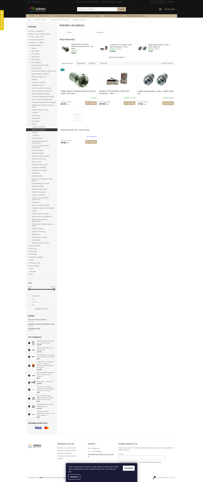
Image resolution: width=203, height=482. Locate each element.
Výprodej (32, 271)
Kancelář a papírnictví (36, 39)
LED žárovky (35, 59)
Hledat (121, 9)
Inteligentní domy (38, 85)
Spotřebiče (33, 254)
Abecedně (103, 63)
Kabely (34, 124)
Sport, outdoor (34, 266)
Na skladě (37, 296)
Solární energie (37, 138)
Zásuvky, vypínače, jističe (40, 65)
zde (69, 471)
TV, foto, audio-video (36, 37)
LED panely (35, 57)
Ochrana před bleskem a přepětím (44, 102)
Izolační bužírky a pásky (40, 110)
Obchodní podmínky (64, 453)
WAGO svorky (36, 162)
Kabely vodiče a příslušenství (42, 99)
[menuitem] (31, 16)
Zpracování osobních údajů (66, 456)
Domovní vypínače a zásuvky (42, 91)
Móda (31, 268)
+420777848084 (96, 451)
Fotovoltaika (36, 118)
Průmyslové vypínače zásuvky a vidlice (43, 106)
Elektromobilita (37, 176)
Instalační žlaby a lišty (39, 164)
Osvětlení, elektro (35, 45)
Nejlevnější (81, 63)
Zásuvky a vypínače (39, 82)
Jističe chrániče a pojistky (41, 94)
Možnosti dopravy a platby (111, 2)
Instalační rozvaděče (39, 167)
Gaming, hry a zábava (36, 42)
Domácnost (33, 251)
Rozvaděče (36, 121)
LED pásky (35, 51)
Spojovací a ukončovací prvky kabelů (42, 179)
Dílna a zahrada (34, 246)
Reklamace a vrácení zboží (87, 2)
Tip (34, 305)
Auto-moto (33, 249)
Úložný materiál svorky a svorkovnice (40, 146)
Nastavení (74, 477)
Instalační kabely (38, 150)
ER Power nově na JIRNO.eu (37, 319)
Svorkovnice (36, 115)
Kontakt (60, 458)
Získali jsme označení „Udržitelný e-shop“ (41, 324)
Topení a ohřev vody (39, 159)
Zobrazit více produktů (116, 57)
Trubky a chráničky (38, 127)
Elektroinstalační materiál (40, 74)
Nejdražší (92, 63)
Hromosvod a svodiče (39, 170)
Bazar (31, 274)
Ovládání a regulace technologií (43, 96)
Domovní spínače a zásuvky (41, 88)
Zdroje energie (36, 68)
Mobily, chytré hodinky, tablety (40, 34)
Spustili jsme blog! (34, 328)
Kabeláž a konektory (39, 130)
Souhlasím (128, 468)
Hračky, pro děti (34, 263)
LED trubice (35, 54)
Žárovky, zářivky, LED (39, 77)
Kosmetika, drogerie (36, 257)
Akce (35, 299)
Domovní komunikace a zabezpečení (40, 142)
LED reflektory (36, 62)
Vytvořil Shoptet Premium (166, 477)
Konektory (35, 135)
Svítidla (33, 48)
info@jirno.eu (95, 448)
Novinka (36, 302)
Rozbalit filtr (40, 309)
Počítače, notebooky (36, 31)
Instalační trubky (37, 153)
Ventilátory (35, 173)
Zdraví (31, 260)
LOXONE (35, 112)
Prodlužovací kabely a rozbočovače (43, 71)
